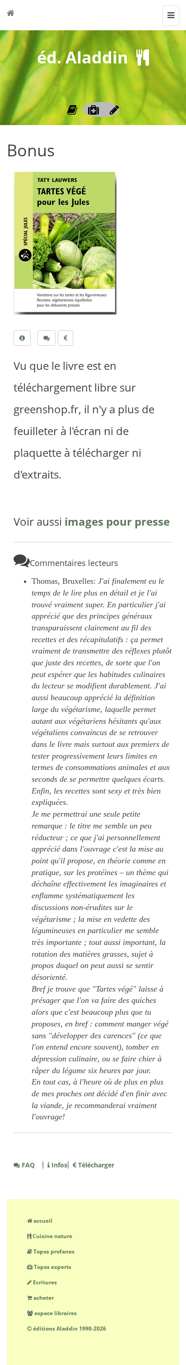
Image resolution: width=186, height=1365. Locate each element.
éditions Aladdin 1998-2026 (69, 1328)
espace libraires (55, 1313)
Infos (58, 1165)
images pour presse (117, 521)
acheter (43, 1298)
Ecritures (44, 1282)
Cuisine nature (51, 1236)
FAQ (27, 1165)
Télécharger (95, 1165)
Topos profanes (53, 1251)
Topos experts (52, 1267)
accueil (42, 1221)
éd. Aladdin (82, 57)
